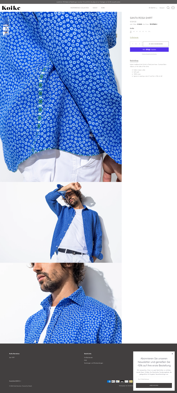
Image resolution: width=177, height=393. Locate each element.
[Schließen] (172, 354)
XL (146, 31)
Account (162, 8)
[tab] (135, 60)
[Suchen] (168, 8)
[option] (6, 22)
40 (134, 31)
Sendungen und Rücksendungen (93, 363)
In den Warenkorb (156, 44)
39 (130, 31)
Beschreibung (134, 60)
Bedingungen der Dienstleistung (127, 386)
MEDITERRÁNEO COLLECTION (79, 8)
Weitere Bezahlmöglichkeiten (149, 54)
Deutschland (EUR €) (14, 381)
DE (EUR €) (152, 8)
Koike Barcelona (17, 386)
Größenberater (134, 37)
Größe (132, 28)
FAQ (85, 360)
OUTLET (95, 8)
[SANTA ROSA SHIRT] (6, 21)
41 (137, 31)
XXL (149, 31)
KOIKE (103, 8)
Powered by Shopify (27, 386)
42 (140, 31)
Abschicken (154, 385)
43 (143, 31)
